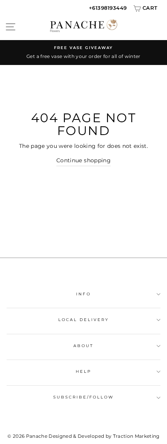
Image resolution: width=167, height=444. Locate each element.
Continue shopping (83, 160)
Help (83, 371)
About (83, 345)
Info (83, 294)
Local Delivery (83, 319)
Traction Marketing (136, 436)
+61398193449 (108, 8)
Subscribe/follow (83, 397)
